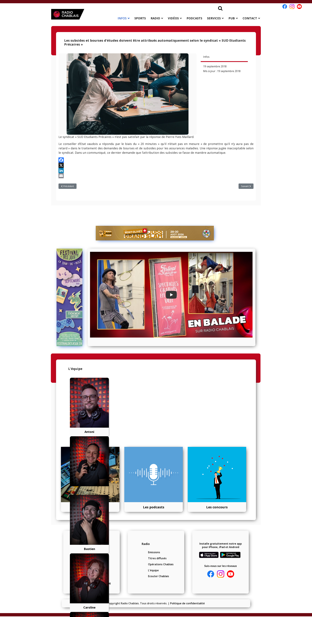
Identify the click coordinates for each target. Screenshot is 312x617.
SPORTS (140, 18)
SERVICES (214, 18)
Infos (206, 57)
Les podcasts (153, 507)
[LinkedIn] (156, 170)
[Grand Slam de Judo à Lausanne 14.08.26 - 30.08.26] (155, 233)
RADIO (155, 18)
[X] (156, 165)
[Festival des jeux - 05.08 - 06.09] (71, 297)
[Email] (156, 175)
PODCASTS (194, 18)
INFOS (122, 18)
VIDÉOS (173, 18)
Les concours (217, 507)
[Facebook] (156, 160)
